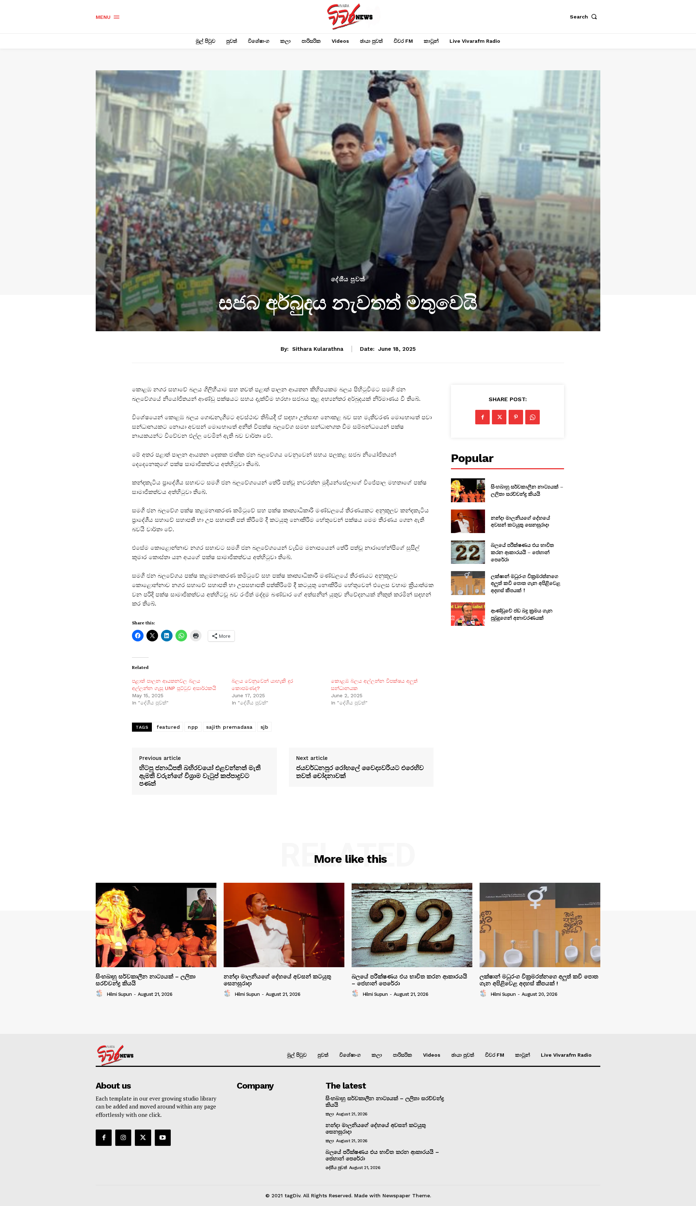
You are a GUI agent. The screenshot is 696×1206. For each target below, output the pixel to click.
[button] (585, 16)
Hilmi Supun (119, 994)
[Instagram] (123, 1137)
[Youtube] (163, 1137)
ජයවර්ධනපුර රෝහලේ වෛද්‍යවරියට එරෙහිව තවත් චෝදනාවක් (360, 771)
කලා (330, 1113)
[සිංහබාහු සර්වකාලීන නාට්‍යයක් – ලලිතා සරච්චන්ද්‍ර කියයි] (468, 490)
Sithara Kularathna (317, 349)
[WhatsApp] (532, 417)
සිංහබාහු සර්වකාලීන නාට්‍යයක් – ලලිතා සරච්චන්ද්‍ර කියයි (527, 490)
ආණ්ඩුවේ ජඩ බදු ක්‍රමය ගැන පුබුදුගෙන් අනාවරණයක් (521, 614)
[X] (499, 417)
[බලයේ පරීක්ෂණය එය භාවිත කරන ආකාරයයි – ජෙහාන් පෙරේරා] (468, 552)
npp (193, 727)
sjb (265, 727)
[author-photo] (100, 994)
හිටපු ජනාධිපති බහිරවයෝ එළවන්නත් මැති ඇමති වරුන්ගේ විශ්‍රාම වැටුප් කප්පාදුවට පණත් (200, 775)
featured (168, 727)
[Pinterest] (516, 417)
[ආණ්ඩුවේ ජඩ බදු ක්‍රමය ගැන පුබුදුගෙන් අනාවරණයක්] (468, 614)
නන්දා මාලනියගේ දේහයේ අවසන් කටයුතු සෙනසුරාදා (521, 521)
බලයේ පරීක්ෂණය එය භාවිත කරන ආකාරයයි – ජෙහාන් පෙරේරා (522, 551)
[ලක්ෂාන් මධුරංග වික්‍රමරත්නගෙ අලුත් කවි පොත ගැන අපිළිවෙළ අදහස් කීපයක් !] (468, 583)
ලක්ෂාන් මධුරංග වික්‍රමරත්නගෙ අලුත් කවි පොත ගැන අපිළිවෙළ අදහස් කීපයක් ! (525, 583)
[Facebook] (482, 417)
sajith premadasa (229, 727)
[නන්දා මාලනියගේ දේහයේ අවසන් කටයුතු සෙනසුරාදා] (468, 521)
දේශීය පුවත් (348, 279)
